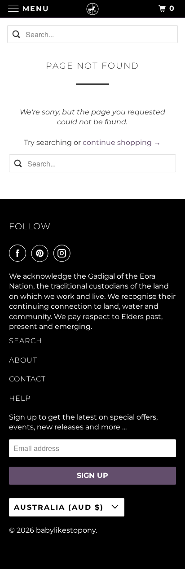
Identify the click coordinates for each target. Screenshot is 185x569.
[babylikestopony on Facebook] (19, 253)
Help (20, 398)
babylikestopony (66, 530)
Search (25, 341)
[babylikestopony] (92, 9)
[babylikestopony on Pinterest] (41, 253)
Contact (27, 379)
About (23, 360)
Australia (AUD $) (60, 507)
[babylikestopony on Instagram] (63, 253)
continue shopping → (122, 142)
